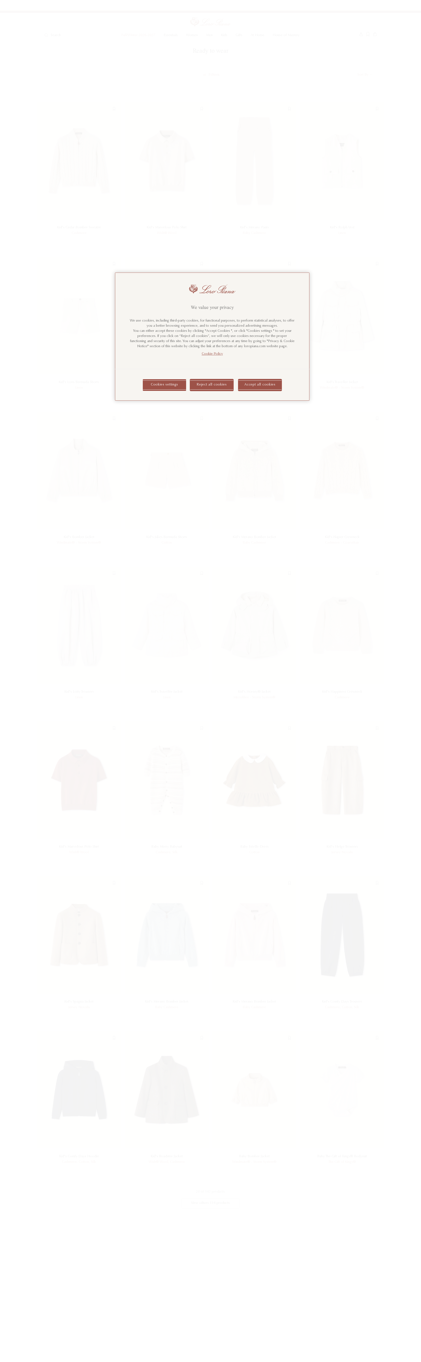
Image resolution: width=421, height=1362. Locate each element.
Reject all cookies (212, 385)
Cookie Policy (212, 354)
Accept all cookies (260, 385)
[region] (212, 336)
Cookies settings (164, 385)
